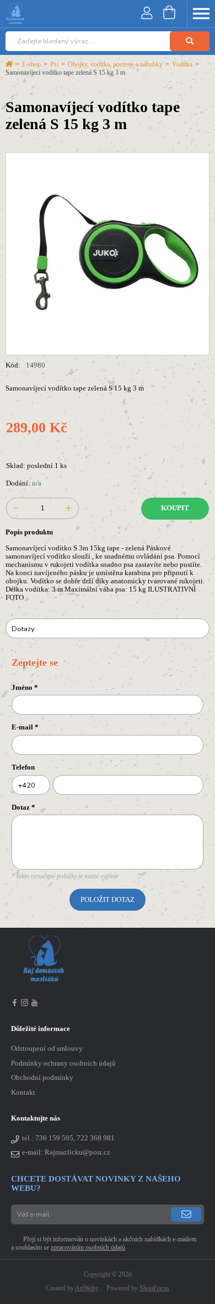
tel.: (68, 1138)
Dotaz (23, 807)
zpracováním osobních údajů (88, 1247)
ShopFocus (154, 1288)
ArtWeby (87, 1288)
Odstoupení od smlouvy (47, 1048)
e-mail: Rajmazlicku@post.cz (66, 1152)
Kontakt (23, 1092)
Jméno (25, 688)
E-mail (25, 727)
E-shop (31, 64)
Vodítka (182, 64)
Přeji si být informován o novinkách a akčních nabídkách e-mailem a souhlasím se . (103, 1243)
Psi (54, 64)
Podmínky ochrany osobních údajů (63, 1063)
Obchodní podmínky (42, 1078)
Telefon (23, 767)
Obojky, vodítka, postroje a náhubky (115, 64)
